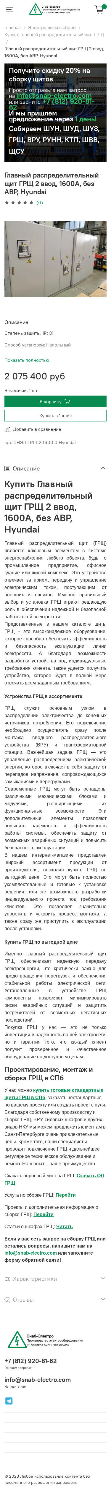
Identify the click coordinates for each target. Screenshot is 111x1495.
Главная (12, 27)
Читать (64, 1226)
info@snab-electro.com (54, 95)
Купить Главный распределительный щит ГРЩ (54, 34)
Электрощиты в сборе (52, 27)
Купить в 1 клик (55, 415)
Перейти (66, 1195)
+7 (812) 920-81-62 (30, 1361)
